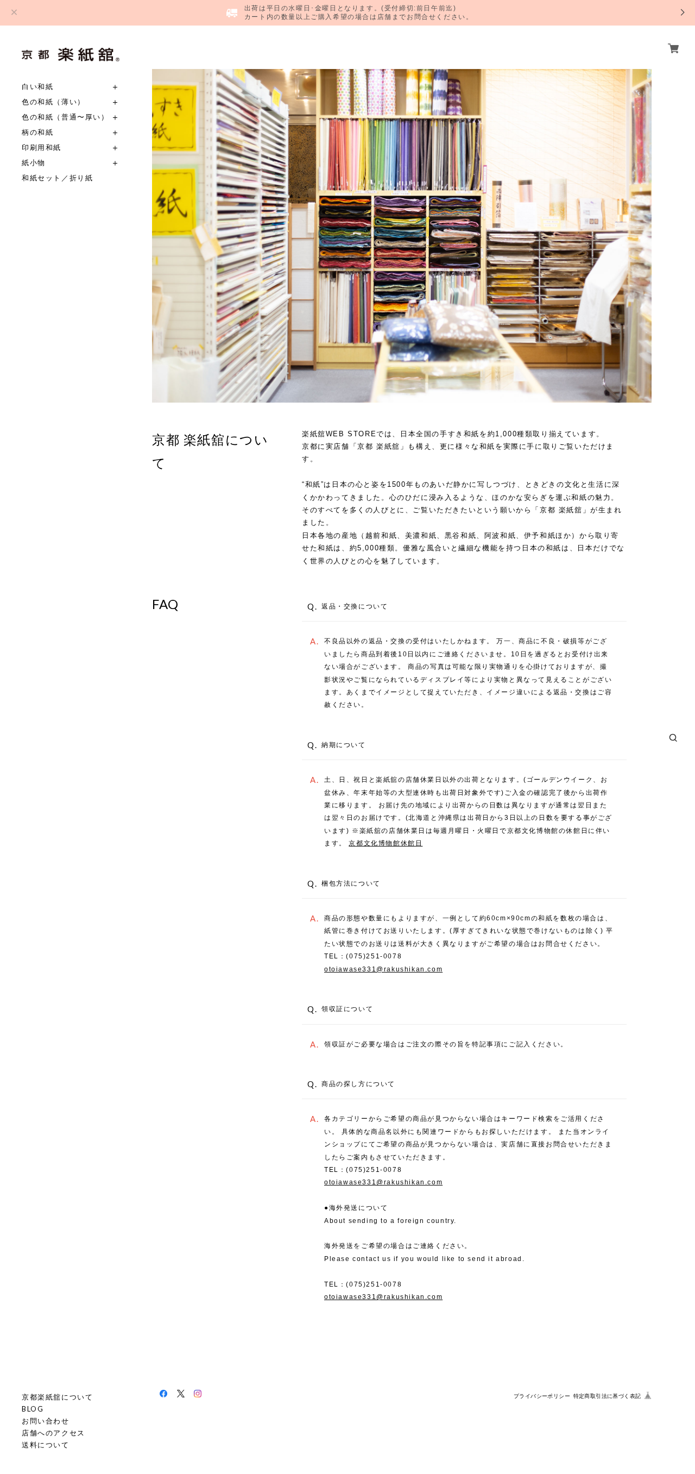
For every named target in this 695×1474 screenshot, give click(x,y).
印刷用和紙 (41, 147)
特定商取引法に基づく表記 (607, 1396)
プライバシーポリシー (542, 1396)
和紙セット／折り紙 (57, 177)
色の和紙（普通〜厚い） (65, 117)
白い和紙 (37, 86)
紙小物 (34, 162)
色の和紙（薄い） (53, 101)
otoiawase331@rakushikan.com (383, 969)
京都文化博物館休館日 (385, 843)
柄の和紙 (37, 132)
